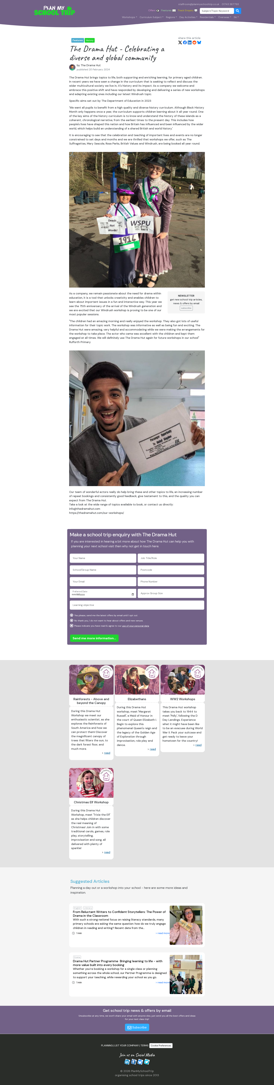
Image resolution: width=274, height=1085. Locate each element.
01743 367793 (230, 4)
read (107, 753)
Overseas (223, 17)
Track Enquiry (186, 10)
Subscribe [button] (139, 1027)
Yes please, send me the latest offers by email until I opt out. (106, 615)
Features (166, 10)
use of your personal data (135, 625)
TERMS (144, 1045)
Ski (235, 17)
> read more (163, 933)
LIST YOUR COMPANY (126, 1045)
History (89, 40)
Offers (152, 10)
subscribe (186, 308)
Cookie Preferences (161, 1045)
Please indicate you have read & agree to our (111, 625)
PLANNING (107, 1045)
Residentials (207, 17)
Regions (170, 17)
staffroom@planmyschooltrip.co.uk (198, 4)
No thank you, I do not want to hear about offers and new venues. (108, 620)
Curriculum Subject (151, 17)
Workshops (128, 17)
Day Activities (187, 17)
